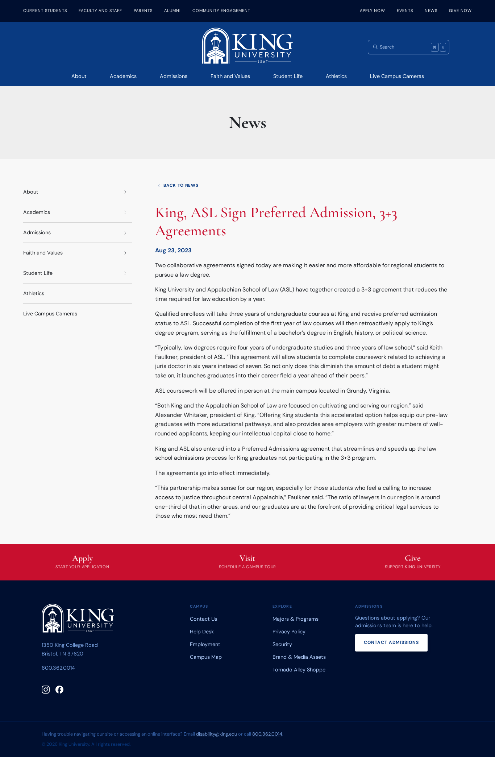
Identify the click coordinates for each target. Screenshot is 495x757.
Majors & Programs (296, 619)
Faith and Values (230, 76)
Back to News (180, 185)
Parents (143, 10)
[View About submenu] (125, 192)
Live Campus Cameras (397, 76)
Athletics (336, 76)
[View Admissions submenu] (125, 233)
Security (282, 644)
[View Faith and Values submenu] (125, 253)
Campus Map (206, 657)
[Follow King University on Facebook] (59, 689)
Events (405, 10)
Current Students (45, 10)
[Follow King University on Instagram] (46, 689)
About (79, 76)
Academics (123, 76)
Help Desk (202, 631)
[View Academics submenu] (125, 212)
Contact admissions (391, 642)
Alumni (172, 10)
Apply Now (372, 10)
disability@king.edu (216, 734)
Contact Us (203, 619)
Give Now (460, 10)
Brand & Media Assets (299, 657)
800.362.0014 (58, 668)
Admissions (173, 76)
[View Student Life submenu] (125, 273)
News (431, 10)
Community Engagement (221, 10)
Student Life (288, 76)
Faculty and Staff (100, 10)
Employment (205, 644)
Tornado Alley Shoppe (299, 669)
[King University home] (78, 620)
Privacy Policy (289, 631)
